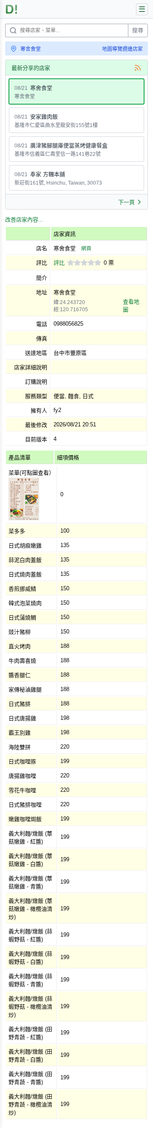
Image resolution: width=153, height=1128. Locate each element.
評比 (59, 263)
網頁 (86, 249)
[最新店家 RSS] (138, 68)
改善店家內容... (24, 219)
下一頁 (126, 202)
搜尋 (137, 30)
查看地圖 (131, 306)
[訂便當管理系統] (11, 9)
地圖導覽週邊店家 (122, 49)
